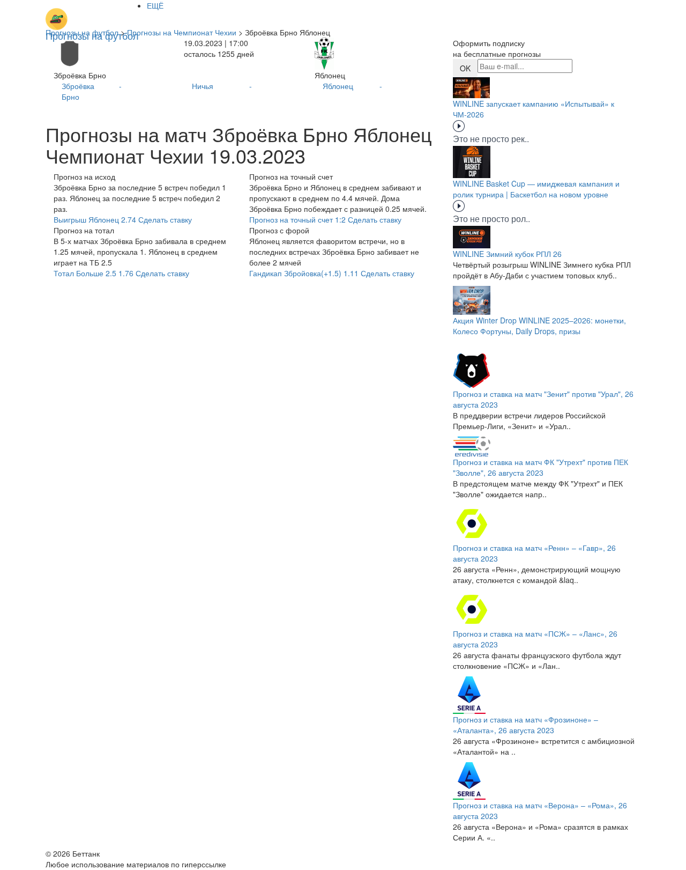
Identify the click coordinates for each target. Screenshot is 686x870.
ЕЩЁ (155, 5)
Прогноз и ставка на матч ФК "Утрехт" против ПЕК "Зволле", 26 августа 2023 (540, 467)
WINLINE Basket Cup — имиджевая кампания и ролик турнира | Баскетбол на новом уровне (536, 189)
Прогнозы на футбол (82, 32)
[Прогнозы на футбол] (92, 13)
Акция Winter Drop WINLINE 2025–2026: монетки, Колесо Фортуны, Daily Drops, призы (539, 325)
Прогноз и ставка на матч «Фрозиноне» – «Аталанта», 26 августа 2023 (525, 724)
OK (465, 68)
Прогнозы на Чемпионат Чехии (181, 32)
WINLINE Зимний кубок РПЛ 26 (507, 253)
